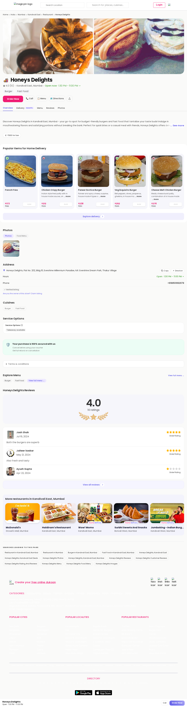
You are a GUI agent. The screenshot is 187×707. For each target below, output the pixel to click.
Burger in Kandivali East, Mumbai (82, 552)
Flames (152, 634)
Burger (8, 308)
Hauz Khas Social (157, 653)
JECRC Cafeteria (157, 641)
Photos (8, 236)
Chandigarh (43, 630)
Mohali (12, 641)
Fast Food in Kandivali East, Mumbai (118, 552)
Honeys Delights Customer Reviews (151, 558)
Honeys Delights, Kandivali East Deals (21, 558)
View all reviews (91, 484)
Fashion (57, 593)
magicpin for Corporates (154, 665)
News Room (17, 665)
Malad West (71, 649)
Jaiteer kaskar (25, 450)
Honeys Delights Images (106, 563)
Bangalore (14, 630)
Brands (137, 665)
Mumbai (21, 14)
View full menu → (176, 375)
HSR (67, 630)
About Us (29, 665)
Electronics (93, 593)
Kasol (12, 653)
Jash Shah (22, 432)
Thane (40, 645)
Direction (179, 270)
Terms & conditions (18, 364)
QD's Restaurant (130, 653)
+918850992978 (176, 283)
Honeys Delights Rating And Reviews (21, 563)
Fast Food (20, 308)
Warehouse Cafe (157, 638)
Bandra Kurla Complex (76, 645)
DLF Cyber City (72, 634)
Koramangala (72, 626)
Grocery (69, 593)
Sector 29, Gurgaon (103, 630)
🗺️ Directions (57, 98)
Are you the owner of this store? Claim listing (22, 293)
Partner (127, 665)
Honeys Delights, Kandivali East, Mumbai (86, 558)
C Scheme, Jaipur (102, 641)
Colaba (96, 645)
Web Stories (98, 670)
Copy (166, 270)
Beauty (47, 593)
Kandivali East (34, 14)
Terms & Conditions (93, 665)
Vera (171, 665)
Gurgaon (41, 626)
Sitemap (109, 665)
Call (164, 703)
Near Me (60, 665)
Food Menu (22, 236)
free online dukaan (43, 582)
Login (159, 5)
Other (128, 593)
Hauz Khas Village (74, 653)
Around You (41, 665)
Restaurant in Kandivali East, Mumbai (21, 552)
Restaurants (34, 593)
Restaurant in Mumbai (53, 552)
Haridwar (41, 653)
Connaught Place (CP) (104, 649)
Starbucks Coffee (131, 645)
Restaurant (48, 14)
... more (67, 196)
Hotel (105, 593)
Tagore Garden (100, 653)
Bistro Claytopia (157, 626)
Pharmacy (117, 593)
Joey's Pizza (127, 649)
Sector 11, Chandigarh (76, 641)
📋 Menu (41, 98)
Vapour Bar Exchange (132, 641)
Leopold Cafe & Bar (159, 645)
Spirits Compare (74, 665)
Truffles (125, 626)
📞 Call (29, 98)
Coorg (40, 649)
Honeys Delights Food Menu (78, 563)
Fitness (81, 593)
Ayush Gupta (24, 469)
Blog (51, 665)
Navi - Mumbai (16, 645)
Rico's (152, 649)
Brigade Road (99, 626)
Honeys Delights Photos (53, 558)
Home (5, 14)
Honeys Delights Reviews (120, 558)
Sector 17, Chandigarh (104, 638)
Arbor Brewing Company (134, 630)
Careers (87, 670)
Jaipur (12, 638)
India (13, 14)
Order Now (13, 98)
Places (118, 665)
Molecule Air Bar (130, 638)
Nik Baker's (127, 634)
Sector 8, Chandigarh (76, 638)
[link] (20, 181)
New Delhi (14, 626)
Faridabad (42, 634)
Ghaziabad (14, 634)
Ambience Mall (100, 634)
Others (144, 683)
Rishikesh (13, 649)
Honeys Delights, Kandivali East (153, 552)
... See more (177, 125)
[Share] (69, 99)
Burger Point (155, 630)
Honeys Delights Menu (52, 563)
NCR (39, 638)
